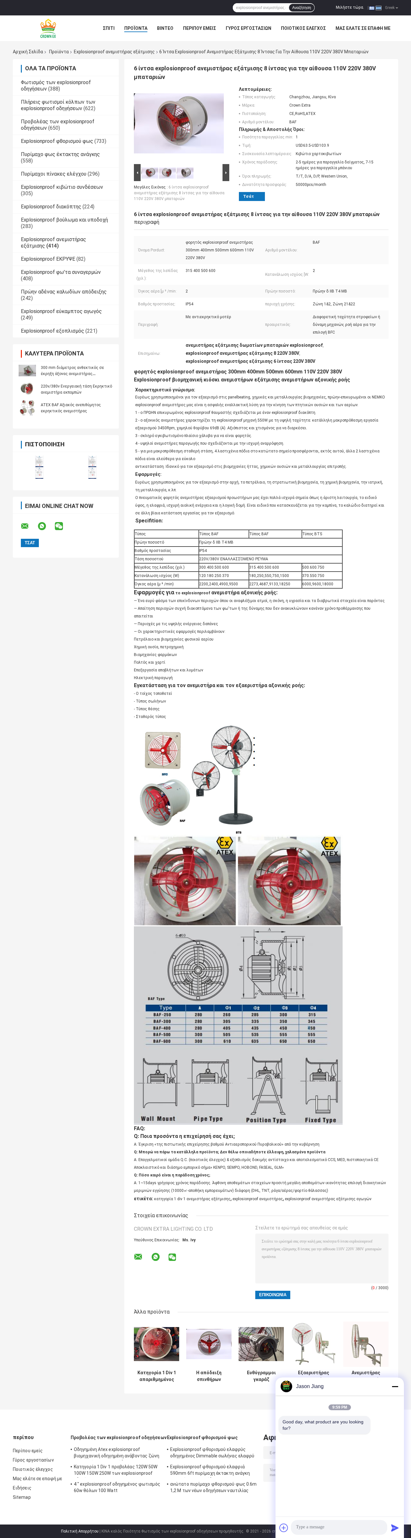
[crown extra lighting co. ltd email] (29, 526)
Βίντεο (165, 28)
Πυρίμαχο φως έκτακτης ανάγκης (60, 154)
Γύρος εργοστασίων (248, 28)
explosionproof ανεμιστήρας (257, 1199)
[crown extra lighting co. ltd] (48, 28)
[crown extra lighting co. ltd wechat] (63, 526)
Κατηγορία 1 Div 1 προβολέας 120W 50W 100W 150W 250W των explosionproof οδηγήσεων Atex (116, 1471)
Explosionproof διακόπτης (51, 207)
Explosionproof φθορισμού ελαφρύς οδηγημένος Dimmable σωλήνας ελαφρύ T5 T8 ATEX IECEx (212, 1453)
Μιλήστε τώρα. (350, 7)
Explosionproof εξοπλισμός (52, 331)
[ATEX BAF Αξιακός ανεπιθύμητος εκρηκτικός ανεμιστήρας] (27, 407)
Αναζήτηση (301, 7)
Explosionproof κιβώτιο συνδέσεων (62, 187)
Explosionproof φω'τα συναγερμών (61, 272)
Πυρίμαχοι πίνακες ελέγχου (53, 174)
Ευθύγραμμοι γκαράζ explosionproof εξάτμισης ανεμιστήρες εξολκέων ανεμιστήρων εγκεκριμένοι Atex (261, 1376)
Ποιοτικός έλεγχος (303, 28)
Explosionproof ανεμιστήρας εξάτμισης (114, 51)
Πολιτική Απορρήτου (80, 1531)
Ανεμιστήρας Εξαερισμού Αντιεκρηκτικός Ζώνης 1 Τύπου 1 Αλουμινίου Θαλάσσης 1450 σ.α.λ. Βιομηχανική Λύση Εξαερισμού (366, 1376)
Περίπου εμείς (199, 28)
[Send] (395, 1528)
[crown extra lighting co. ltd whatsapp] (46, 526)
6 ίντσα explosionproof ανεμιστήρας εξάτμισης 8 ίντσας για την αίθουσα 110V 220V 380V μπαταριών (179, 193)
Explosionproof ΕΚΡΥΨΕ (48, 259)
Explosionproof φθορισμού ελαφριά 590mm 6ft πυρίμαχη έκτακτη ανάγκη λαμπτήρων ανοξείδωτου (210, 1471)
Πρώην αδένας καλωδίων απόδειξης (64, 292)
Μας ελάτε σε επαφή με (363, 28)
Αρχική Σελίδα (28, 51)
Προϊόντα (135, 28)
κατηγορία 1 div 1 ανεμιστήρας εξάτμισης (192, 1199)
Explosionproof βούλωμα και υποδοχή (64, 220)
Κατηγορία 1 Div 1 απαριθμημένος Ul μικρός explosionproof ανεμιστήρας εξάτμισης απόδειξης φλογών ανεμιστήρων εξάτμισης (156, 1376)
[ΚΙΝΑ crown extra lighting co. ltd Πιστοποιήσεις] (39, 467)
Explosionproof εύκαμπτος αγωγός (61, 311)
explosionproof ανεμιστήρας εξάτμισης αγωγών (328, 1199)
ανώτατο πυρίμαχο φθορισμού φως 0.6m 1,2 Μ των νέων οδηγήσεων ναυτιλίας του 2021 (213, 1488)
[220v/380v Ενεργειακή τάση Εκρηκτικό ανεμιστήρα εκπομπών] (27, 389)
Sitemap (22, 1497)
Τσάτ (248, 196)
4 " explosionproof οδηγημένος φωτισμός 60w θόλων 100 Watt (117, 1487)
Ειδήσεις (22, 1487)
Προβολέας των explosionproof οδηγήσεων (119, 1437)
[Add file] (283, 1528)
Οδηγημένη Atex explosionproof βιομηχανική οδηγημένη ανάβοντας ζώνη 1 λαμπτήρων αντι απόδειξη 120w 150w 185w (117, 1453)
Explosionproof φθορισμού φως (57, 141)
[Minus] (395, 1386)
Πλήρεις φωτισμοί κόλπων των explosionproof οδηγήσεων (58, 105)
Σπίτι (109, 28)
